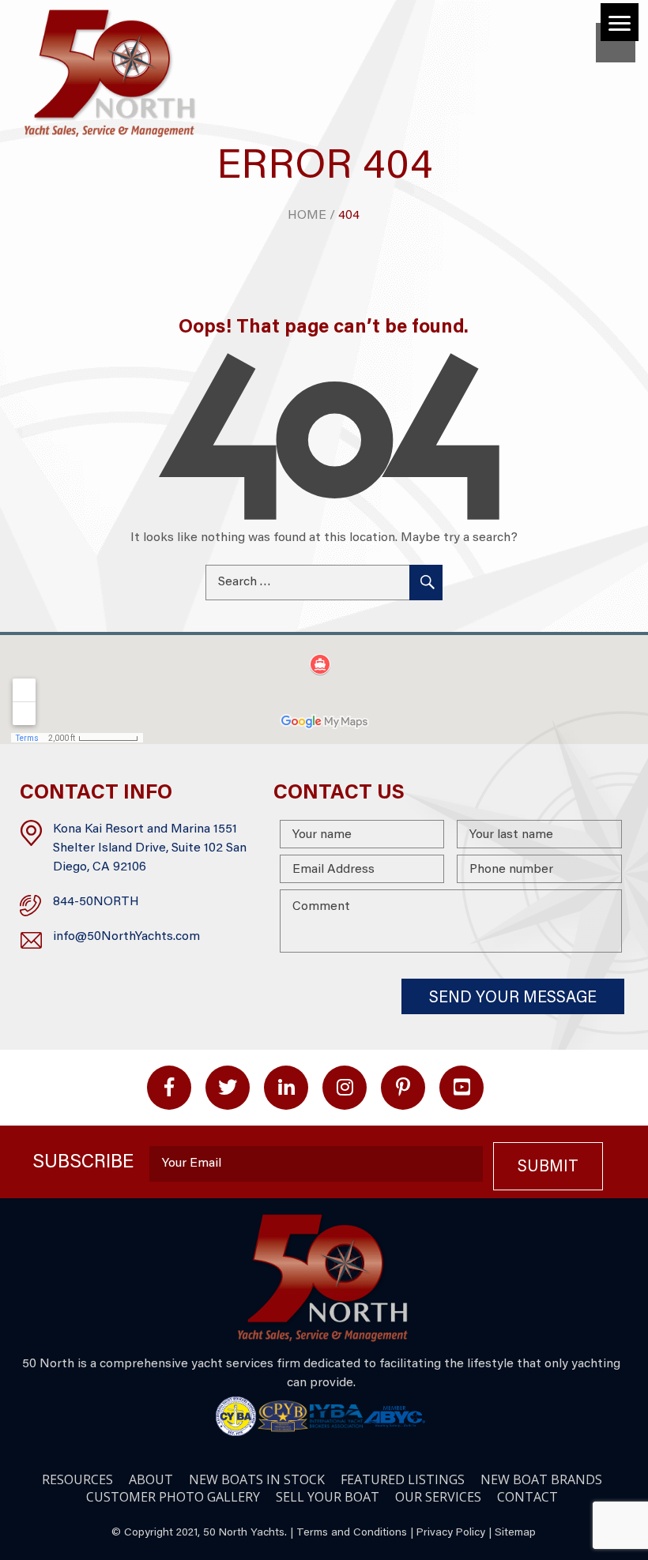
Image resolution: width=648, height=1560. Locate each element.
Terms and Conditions (351, 1533)
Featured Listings (403, 1479)
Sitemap (515, 1533)
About (151, 1479)
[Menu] (620, 22)
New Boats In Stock (257, 1479)
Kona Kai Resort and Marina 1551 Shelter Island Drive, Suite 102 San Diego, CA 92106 (150, 848)
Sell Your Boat (327, 1496)
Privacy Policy (450, 1533)
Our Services (438, 1496)
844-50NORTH (96, 902)
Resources (77, 1479)
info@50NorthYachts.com (126, 936)
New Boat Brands (541, 1479)
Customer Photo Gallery (173, 1496)
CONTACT (527, 1496)
